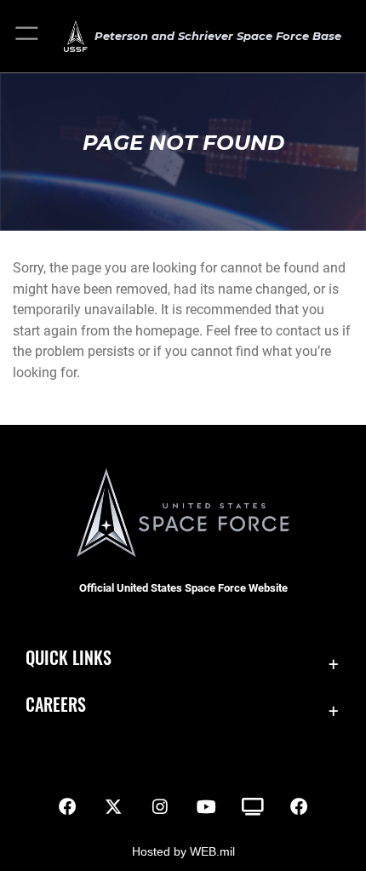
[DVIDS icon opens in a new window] (253, 807)
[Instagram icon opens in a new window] (160, 807)
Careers (56, 704)
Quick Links (69, 657)
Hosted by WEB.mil (183, 851)
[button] (27, 36)
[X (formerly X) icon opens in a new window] (113, 807)
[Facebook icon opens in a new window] (67, 807)
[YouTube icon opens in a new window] (206, 807)
